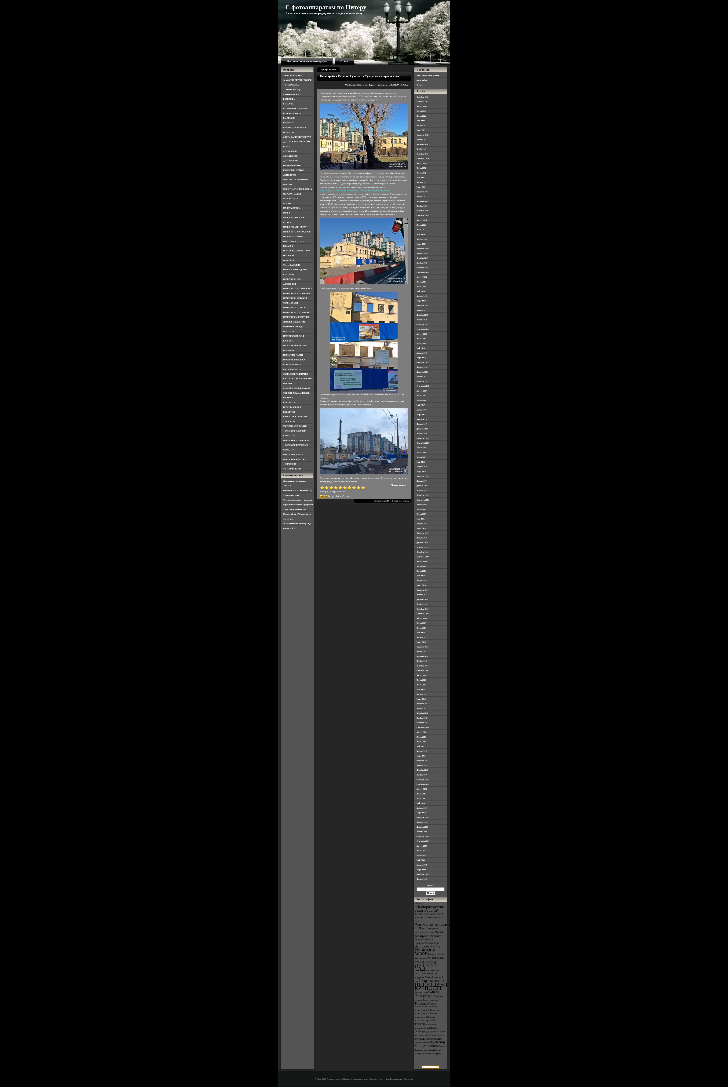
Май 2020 (421, 234)
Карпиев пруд (420, 958)
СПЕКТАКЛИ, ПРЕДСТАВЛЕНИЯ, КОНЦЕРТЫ (292, 407)
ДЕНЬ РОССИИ (290, 161)
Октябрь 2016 (422, 438)
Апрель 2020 (422, 239)
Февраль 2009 (422, 874)
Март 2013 (421, 642)
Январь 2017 (422, 424)
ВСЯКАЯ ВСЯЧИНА (292, 113)
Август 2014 (422, 561)
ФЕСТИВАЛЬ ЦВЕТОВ (293, 459)
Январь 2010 (422, 822)
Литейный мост (433, 970)
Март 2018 (421, 358)
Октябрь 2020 (422, 211)
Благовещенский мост (424, 933)
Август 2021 (422, 163)
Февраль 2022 (422, 135)
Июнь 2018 (421, 343)
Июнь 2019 (421, 287)
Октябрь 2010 (422, 780)
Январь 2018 (422, 367)
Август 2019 (422, 277)
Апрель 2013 (422, 637)
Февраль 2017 (422, 419)
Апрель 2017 (422, 410)
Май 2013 (421, 633)
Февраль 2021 (422, 192)
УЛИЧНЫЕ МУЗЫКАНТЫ (295, 426)
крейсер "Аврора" (438, 1032)
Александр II (420, 917)
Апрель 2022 (422, 125)
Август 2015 (422, 505)
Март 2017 (421, 415)
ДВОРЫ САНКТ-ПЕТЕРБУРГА (297, 137)
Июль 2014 (421, 566)
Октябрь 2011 (422, 723)
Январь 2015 (422, 538)
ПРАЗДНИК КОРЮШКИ (294, 360)
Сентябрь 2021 (423, 159)
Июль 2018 (421, 339)
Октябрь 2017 (422, 381)
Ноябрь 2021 (422, 149)
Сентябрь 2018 (423, 329)
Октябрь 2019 (422, 268)
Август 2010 (422, 789)
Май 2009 (421, 860)
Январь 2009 (422, 879)
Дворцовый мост (427, 946)
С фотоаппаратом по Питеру (325, 7)
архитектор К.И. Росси (424, 1017)
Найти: (430, 886)
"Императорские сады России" (429, 908)
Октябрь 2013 (422, 609)
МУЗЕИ (286, 213)
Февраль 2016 (422, 476)
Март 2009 (421, 870)
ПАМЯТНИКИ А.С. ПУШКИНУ (297, 289)
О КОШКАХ (288, 255)
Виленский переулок (423, 939)
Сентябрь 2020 (423, 215)
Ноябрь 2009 (422, 832)
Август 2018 (422, 334)
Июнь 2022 (421, 116)
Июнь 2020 (421, 230)
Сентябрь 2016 (423, 443)
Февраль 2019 (422, 306)
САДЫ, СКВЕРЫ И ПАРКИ (295, 374)
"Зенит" (419, 903)
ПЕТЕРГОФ (288, 331)
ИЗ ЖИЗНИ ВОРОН (292, 165)
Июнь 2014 (421, 571)
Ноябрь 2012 (422, 661)
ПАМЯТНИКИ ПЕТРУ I (294, 308)
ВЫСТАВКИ (289, 118)
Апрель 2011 (422, 751)
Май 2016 (421, 462)
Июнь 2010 (421, 798)
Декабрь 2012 (422, 656)
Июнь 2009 (421, 855)
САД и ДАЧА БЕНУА (292, 369)
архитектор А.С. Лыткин (425, 1013)
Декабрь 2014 (422, 543)
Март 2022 (421, 130)
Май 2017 (421, 405)
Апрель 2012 (422, 694)
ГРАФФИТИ (288, 123)
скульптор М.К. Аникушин (429, 1044)
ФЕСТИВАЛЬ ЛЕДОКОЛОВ (296, 440)
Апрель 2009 (422, 865)
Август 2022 (422, 106)
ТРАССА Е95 (289, 421)
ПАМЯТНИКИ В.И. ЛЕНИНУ (296, 293)
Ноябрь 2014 (422, 547)
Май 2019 (421, 291)
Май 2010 (421, 803)
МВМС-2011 (420, 974)
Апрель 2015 (422, 524)
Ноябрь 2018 (422, 320)
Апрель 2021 (422, 182)
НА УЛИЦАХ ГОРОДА (293, 236)
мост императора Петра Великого (429, 1035)
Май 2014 (421, 576)
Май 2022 (421, 121)
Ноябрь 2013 (422, 604)
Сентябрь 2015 (423, 500)
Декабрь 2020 (422, 201)
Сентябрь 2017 (423, 386)
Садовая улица (421, 992)
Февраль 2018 (422, 362)
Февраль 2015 (422, 533)
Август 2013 (422, 618)
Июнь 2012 (421, 685)
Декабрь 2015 (422, 486)
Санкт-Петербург (427, 993)
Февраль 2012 (422, 704)
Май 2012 (421, 689)
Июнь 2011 (421, 742)
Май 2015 (421, 519)
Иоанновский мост (436, 954)
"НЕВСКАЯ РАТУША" (293, 75)
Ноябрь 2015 (422, 490)
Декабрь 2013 (422, 599)
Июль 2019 (421, 282)
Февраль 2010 (422, 817)
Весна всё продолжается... (429, 934)
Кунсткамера (431, 962)
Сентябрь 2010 (423, 784)
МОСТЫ (287, 203)
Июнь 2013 (421, 628)
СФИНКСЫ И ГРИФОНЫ (295, 417)
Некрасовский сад (432, 981)
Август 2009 (422, 846)
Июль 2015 (421, 509)
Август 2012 (422, 675)
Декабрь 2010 (422, 770)
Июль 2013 (421, 623)
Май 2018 (421, 348)
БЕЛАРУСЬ (288, 104)
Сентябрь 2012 (423, 670)
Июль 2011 (421, 737)
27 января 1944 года (291, 90)
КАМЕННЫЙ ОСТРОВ (293, 170)
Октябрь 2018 (422, 324)
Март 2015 (421, 528)
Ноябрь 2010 (422, 775)
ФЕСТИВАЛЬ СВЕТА (293, 455)
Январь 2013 (422, 652)
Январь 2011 (422, 765)
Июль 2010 (421, 794)
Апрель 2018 (422, 353)
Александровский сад (432, 926)
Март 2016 (421, 471)
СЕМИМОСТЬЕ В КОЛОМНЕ (296, 388)
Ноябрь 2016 (422, 433)
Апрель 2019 (422, 296)
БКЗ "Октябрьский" (430, 929)
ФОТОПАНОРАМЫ (292, 469)
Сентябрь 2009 (423, 841)
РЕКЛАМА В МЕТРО (292, 364)
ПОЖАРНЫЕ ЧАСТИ (293, 355)
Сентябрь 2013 (423, 614)
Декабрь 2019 (422, 258)
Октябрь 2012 (422, 666)
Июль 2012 (421, 680)
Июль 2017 (421, 396)
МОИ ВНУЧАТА (290, 199)
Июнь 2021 (421, 173)
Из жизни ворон (424, 951)
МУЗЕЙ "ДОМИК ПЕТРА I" (296, 227)
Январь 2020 (422, 253)
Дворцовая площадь (426, 942)
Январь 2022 (422, 140)
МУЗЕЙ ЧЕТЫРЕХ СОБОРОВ (297, 232)
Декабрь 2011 (422, 713)
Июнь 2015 (421, 514)
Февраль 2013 (422, 647)
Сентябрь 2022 (423, 102)
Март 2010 (421, 813)
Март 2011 (421, 756)
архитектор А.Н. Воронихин (427, 1010)
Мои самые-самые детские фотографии (307, 61)
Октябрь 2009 (422, 836)
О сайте (344, 61)
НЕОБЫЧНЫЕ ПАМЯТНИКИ (297, 251)
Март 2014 (421, 585)
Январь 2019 (422, 310)
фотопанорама (428, 1053)
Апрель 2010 (422, 808)
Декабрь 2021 (422, 144)
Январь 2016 (422, 481)
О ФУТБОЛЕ (289, 260)
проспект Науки (421, 1042)
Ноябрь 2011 (422, 718)
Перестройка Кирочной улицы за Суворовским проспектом (359, 76)
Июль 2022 (421, 111)
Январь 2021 (422, 196)
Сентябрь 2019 (423, 272)
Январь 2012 (422, 708)
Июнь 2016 (421, 457)
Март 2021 (421, 187)
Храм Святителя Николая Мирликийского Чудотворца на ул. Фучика (297, 514)
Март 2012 (421, 699)
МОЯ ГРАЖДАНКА (291, 208)
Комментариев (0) (381, 501)
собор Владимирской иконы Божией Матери (430, 1050)
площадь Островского (428, 1038)
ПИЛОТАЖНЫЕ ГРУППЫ (295, 346)
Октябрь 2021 (422, 154)
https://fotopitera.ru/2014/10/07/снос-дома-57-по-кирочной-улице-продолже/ (355, 190)
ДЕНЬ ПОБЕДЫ (290, 156)
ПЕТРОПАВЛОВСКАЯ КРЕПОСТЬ (442, 986)
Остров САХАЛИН (291, 265)
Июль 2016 (421, 452)
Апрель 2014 (422, 580)
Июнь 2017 (421, 400)
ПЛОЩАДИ (288, 350)
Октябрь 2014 (422, 552)
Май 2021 (421, 178)
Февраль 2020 (422, 249)
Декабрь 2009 (422, 827)
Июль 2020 (421, 225)
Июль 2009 (421, 851)
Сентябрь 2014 (423, 557)
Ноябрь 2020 (422, 206)
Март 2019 (421, 301)
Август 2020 (422, 220)
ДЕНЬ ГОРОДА (290, 151)
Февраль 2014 (422, 590)
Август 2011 (422, 732)
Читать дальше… (399, 485)
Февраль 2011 (422, 761)
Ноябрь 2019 (422, 263)
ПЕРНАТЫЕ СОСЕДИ (293, 327)
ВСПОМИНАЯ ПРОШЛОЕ (295, 109)
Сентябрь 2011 (423, 727)
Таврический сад (430, 1000)
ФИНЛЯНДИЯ (289, 464)
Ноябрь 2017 (422, 377)
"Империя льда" (421, 914)
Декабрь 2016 (422, 429)
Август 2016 (422, 448)
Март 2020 (421, 244)
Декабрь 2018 (422, 315)
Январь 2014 (422, 595)
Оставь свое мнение (400, 501)
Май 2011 (420, 746)
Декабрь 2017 (422, 372)
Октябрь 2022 (422, 97)
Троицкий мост (426, 1003)
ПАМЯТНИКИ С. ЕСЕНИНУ (296, 312)
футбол (439, 1053)
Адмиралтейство (436, 914)
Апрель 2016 (422, 467)
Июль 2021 (421, 168)
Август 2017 (422, 391)
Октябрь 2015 (422, 495)
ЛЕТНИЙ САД (289, 175)
